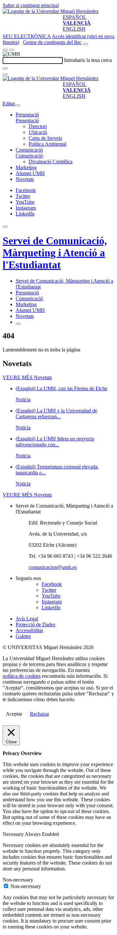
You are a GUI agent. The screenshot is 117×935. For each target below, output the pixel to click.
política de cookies (22, 676)
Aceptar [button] (14, 714)
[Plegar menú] (17, 105)
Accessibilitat (29, 630)
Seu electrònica (27, 36)
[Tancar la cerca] (5, 74)
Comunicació (29, 150)
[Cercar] (5, 68)
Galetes (23, 636)
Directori (38, 126)
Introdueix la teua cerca (88, 60)
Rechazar (39, 714)
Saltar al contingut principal (31, 5)
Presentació (27, 114)
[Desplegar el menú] (11, 50)
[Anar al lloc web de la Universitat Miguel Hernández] (50, 11)
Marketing (26, 167)
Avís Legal (27, 618)
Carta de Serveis (45, 138)
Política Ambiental (47, 144)
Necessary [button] (14, 834)
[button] (27, 120)
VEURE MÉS (27, 377)
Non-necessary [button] (18, 880)
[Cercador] (85, 44)
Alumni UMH (30, 173)
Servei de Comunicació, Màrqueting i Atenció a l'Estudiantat (55, 253)
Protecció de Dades (35, 624)
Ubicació (38, 132)
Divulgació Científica (50, 161)
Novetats (25, 179)
